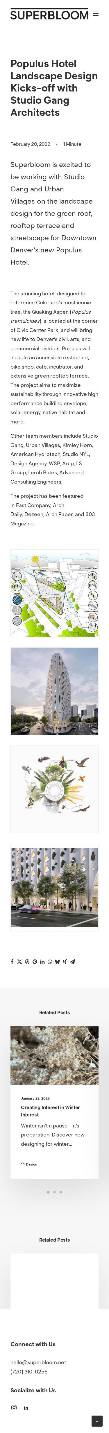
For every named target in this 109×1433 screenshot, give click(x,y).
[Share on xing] (64, 961)
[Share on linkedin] (42, 961)
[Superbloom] (49, 13)
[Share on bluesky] (57, 961)
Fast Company (33, 505)
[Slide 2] (54, 1192)
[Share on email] (72, 961)
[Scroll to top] (97, 1421)
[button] (95, 13)
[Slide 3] (61, 1192)
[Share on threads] (27, 961)
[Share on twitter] (19, 961)
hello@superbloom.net (38, 1362)
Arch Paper (59, 514)
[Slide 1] (48, 1192)
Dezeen (33, 514)
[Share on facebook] (11, 961)
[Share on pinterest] (34, 961)
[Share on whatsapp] (49, 961)
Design (31, 1164)
